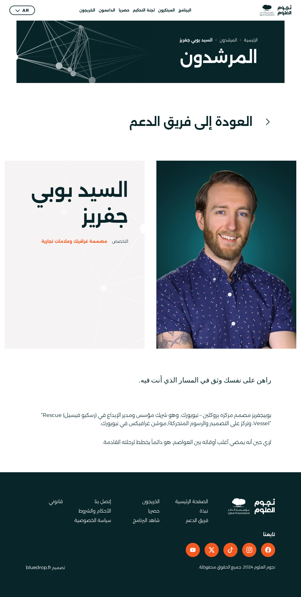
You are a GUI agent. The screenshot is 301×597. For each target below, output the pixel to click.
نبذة (204, 511)
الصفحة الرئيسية (191, 501)
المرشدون (228, 40)
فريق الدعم (197, 520)
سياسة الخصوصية (92, 520)
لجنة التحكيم (144, 10)
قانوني (56, 501)
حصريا (124, 10)
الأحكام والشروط (94, 511)
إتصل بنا (103, 501)
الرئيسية (250, 40)
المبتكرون (166, 10)
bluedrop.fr (38, 567)
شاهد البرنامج (146, 520)
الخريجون (87, 10)
